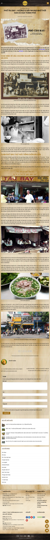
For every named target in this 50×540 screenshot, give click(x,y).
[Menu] (2, 3)
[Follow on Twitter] (29, 517)
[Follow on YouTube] (27, 520)
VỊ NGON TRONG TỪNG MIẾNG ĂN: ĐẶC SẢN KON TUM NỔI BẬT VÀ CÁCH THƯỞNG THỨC (27, 433)
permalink (36, 355)
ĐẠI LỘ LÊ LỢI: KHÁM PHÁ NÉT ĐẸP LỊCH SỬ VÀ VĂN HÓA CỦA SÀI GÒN (24, 441)
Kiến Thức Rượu (5, 472)
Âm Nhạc (4, 452)
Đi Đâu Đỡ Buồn (5, 464)
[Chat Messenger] (47, 526)
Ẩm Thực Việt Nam (6, 457)
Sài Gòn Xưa (23, 8)
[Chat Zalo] (47, 530)
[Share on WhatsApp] (19, 351)
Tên (4, 392)
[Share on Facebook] (21, 351)
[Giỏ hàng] (48, 3)
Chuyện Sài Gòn (5, 459)
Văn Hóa (4, 482)
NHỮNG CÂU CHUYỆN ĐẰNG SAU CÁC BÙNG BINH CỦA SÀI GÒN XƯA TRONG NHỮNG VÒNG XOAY (25, 438)
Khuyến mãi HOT (6, 469)
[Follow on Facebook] (27, 517)
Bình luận (5, 381)
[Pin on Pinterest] (28, 351)
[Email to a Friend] (26, 351)
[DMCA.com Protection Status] (41, 517)
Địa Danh (4, 467)
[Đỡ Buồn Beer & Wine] (25, 3)
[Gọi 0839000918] (47, 521)
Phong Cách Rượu (6, 474)
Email (4, 398)
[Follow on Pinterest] (31, 517)
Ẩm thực (28, 8)
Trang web (5, 403)
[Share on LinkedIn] (31, 351)
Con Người (4, 462)
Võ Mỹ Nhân (29, 16)
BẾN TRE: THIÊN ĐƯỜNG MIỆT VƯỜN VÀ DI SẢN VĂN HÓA (20, 428)
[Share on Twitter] (24, 351)
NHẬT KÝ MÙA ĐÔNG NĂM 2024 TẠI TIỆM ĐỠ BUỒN (19, 424)
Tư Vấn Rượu (5, 479)
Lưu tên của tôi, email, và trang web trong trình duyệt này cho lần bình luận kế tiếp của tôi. (23, 409)
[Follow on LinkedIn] (34, 517)
